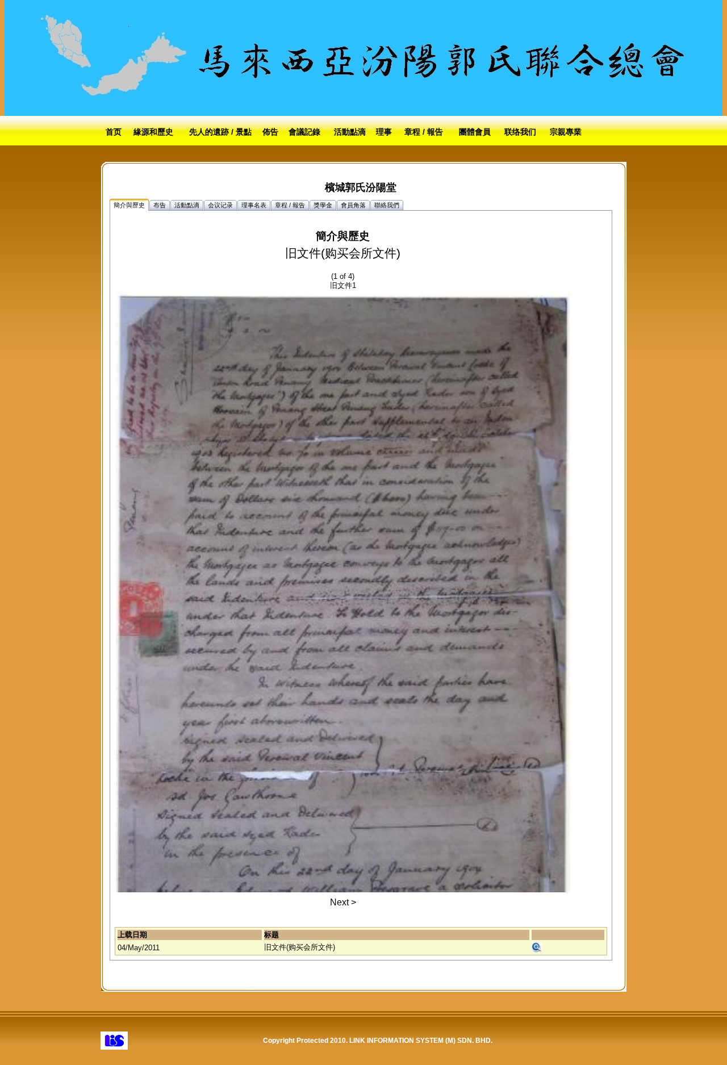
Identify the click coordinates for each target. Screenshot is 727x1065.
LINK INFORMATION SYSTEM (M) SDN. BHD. (420, 1041)
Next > (343, 902)
